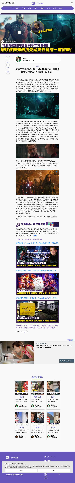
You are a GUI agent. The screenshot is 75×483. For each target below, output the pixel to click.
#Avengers (24, 332)
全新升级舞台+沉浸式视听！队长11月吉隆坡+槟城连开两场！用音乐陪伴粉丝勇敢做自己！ (21, 431)
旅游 (29, 8)
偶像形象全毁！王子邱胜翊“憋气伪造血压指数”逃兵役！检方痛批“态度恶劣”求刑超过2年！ (37, 431)
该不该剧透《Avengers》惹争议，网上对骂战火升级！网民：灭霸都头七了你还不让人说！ (37, 243)
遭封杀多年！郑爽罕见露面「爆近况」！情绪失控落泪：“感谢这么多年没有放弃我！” (21, 401)
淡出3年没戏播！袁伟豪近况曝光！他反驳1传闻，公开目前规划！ (53, 401)
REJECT (21, 470)
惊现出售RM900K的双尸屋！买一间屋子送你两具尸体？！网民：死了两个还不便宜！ (37, 298)
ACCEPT (54, 470)
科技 (35, 8)
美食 (42, 8)
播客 (60, 8)
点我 (35, 236)
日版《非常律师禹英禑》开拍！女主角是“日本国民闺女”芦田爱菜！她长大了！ (37, 401)
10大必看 (16, 8)
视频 (54, 8)
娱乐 (48, 8)
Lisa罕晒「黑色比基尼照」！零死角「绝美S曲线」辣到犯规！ (53, 431)
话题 (23, 8)
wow (46, 478)
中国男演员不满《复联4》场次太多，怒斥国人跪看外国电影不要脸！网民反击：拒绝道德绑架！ (37, 270)
